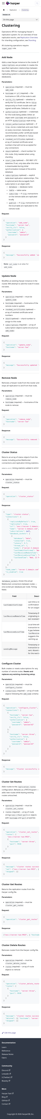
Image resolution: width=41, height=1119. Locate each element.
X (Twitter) (6, 1077)
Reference (6, 1051)
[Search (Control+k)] (37, 3)
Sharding (32, 40)
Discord (5, 1070)
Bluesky (5, 1081)
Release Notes (7, 1054)
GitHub (5, 1100)
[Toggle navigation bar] (3, 3)
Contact (5, 1104)
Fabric (4, 1058)
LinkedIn (5, 1074)
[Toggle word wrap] (32, 252)
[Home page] (4, 10)
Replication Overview (29, 37)
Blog (3, 1097)
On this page (8, 19)
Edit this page (10, 1033)
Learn (4, 1047)
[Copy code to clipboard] (36, 220)
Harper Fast (6, 1093)
